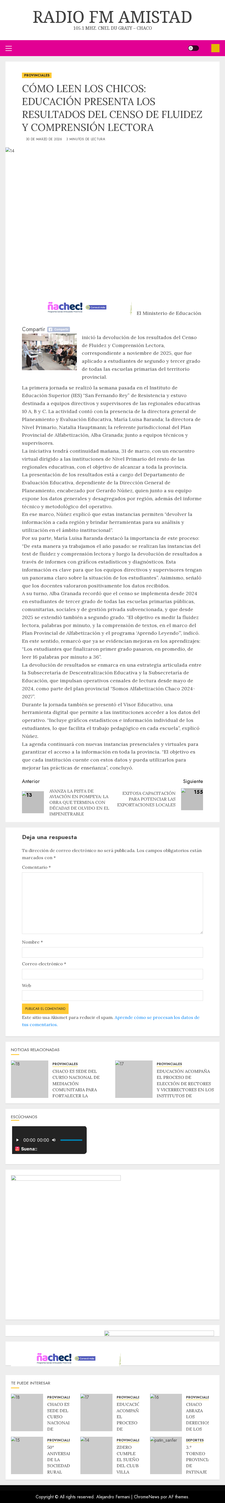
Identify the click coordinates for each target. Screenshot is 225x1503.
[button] (8, 48)
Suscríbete (215, 48)
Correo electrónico (44, 963)
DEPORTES (195, 1440)
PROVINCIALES (36, 75)
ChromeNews (146, 1497)
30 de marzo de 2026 (44, 139)
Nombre (32, 942)
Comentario (36, 867)
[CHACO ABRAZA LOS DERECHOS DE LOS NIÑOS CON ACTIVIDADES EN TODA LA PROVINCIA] (166, 1412)
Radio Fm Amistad (112, 16)
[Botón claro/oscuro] (193, 48)
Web (26, 985)
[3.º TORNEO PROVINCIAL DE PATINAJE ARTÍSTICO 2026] (166, 1455)
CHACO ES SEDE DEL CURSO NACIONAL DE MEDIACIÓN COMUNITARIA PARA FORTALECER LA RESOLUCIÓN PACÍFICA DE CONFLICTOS (77, 1089)
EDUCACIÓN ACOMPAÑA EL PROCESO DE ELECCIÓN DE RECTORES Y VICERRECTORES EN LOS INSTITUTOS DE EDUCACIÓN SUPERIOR (185, 1086)
